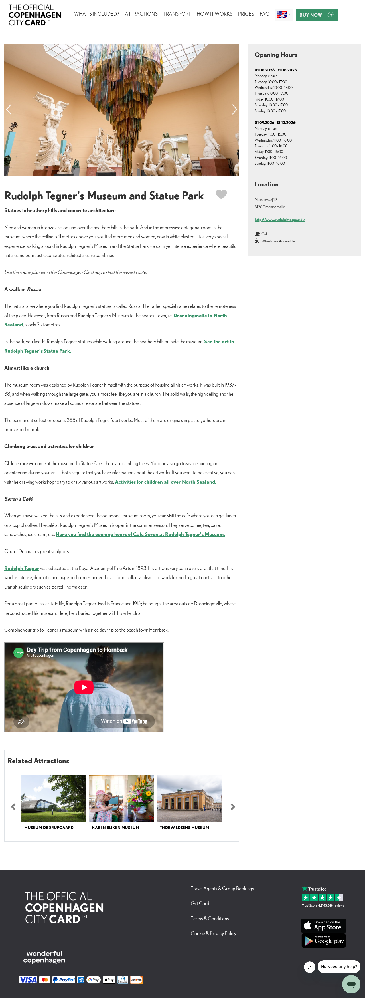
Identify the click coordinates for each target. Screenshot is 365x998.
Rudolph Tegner (21, 568)
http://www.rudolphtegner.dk (280, 219)
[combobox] (284, 15)
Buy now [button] (310, 14)
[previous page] (8, 110)
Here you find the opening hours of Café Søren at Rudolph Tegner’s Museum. (140, 534)
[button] (13, 806)
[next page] (234, 110)
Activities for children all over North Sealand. (165, 482)
